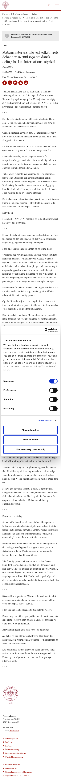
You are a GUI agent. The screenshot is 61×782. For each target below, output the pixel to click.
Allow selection (31, 439)
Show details (45, 420)
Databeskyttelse (11, 738)
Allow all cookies (30, 430)
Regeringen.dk (11, 768)
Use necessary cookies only (30, 449)
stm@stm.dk (14, 730)
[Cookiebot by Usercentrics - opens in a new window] (45, 330)
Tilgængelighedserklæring (15, 753)
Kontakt (8, 745)
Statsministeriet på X (13, 764)
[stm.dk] (30, 695)
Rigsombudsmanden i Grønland (17, 775)
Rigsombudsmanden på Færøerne (18, 772)
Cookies (8, 742)
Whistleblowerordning (14, 757)
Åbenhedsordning (12, 749)
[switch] (53, 390)
